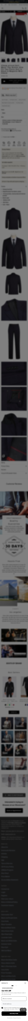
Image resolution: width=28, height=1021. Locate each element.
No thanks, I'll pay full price (14, 1018)
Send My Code (14, 1013)
